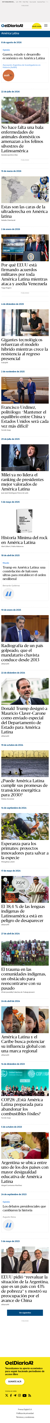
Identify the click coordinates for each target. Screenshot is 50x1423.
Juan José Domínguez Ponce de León (14, 493)
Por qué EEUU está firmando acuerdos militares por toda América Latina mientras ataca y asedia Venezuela (24, 274)
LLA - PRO (18, 2)
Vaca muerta (32, 2)
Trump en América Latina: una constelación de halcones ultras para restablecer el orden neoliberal (24, 573)
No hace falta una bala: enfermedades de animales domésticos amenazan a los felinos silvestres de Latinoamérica (22, 139)
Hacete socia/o (36, 26)
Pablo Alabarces (18, 546)
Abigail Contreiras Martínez (11, 1185)
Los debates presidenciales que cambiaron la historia (24, 1208)
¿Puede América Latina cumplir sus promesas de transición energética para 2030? (24, 787)
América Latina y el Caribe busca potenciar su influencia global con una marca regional (23, 1043)
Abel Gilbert (5, 546)
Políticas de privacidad (25, 1413)
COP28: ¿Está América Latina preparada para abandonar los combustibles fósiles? (22, 1106)
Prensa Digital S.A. (25, 1409)
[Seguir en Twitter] (6, 1395)
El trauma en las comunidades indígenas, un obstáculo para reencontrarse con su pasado (23, 978)
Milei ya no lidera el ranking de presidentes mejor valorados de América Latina (22, 481)
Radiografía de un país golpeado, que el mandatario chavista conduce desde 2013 (22, 652)
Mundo (6, 563)
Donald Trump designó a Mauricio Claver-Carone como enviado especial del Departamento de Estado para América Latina (24, 720)
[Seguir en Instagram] (19, 1395)
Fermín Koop (6, 430)
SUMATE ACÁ (14, 1381)
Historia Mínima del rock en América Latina (24, 540)
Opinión (6, 50)
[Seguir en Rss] (29, 1395)
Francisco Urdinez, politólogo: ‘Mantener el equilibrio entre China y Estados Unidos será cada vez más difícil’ (25, 416)
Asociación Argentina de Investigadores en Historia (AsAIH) (22, 66)
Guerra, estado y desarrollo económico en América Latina (24, 56)
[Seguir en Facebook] (11, 1395)
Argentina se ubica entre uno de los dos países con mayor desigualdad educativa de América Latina (24, 1172)
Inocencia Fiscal (41, 2)
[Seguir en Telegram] (15, 1395)
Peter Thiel (25, 2)
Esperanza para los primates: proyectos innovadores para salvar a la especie (25, 850)
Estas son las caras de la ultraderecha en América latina (24, 211)
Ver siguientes (25, 1313)
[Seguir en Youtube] (25, 1395)
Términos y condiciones (25, 1417)
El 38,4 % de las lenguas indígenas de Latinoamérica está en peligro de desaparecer (23, 913)
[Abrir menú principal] (45, 25)
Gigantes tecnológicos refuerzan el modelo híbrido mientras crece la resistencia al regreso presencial (24, 349)
